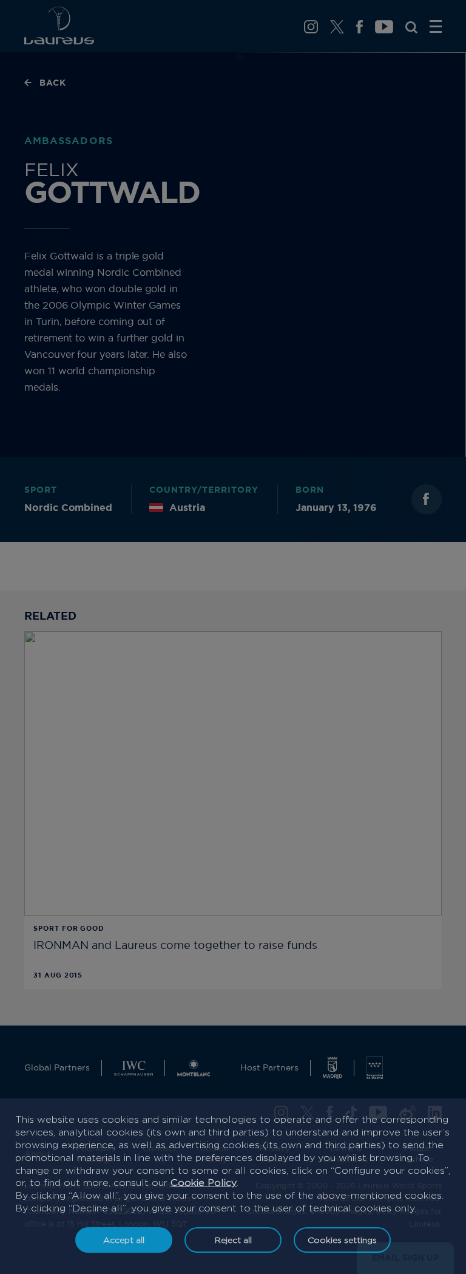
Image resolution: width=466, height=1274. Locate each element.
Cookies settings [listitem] (342, 1239)
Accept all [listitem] (123, 1239)
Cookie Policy (204, 1182)
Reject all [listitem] (233, 1239)
